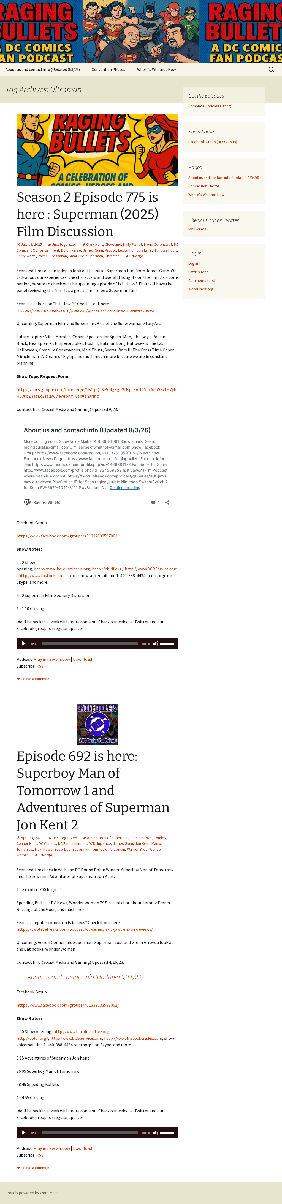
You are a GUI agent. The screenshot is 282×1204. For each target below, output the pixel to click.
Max (38, 849)
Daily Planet (132, 244)
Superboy (62, 849)
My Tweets (197, 228)
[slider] (168, 643)
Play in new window (52, 659)
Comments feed (201, 280)
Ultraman (112, 255)
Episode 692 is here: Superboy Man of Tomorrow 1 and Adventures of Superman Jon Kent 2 (93, 790)
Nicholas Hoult (165, 250)
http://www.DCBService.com (151, 569)
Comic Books (141, 837)
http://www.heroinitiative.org (62, 569)
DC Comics (47, 843)
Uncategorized (64, 244)
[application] (97, 643)
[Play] (23, 643)
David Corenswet (158, 244)
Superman (94, 255)
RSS (40, 666)
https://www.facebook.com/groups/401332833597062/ (68, 1005)
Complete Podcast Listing (209, 105)
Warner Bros (137, 849)
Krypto (110, 250)
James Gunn (93, 250)
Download (82, 659)
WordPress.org (200, 288)
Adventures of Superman (107, 837)
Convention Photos (108, 69)
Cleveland (113, 244)
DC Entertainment (45, 250)
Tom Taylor (100, 849)
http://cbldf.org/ (108, 569)
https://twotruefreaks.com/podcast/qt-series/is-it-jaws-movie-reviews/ (86, 310)
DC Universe (71, 250)
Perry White (26, 255)
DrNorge (136, 255)
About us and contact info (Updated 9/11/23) (85, 977)
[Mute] (156, 643)
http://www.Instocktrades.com (47, 575)
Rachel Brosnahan (52, 255)
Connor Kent (27, 843)
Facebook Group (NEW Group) (212, 141)
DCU (92, 843)
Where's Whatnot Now (156, 69)
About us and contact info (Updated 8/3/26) (43, 69)
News (47, 849)
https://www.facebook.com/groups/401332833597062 (67, 536)
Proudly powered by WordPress (32, 1192)
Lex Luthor (126, 250)
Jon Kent (142, 843)
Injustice (104, 843)
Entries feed (198, 271)
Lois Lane (144, 250)
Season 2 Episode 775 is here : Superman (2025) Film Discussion (88, 214)
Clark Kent (94, 244)
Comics (160, 837)
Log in (193, 263)
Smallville (76, 255)
